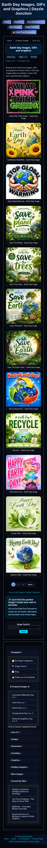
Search (23, 631)
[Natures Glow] (23, 555)
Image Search (31, 27)
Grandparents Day (23, 713)
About (14, 839)
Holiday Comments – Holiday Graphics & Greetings (21, 791)
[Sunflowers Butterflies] (23, 140)
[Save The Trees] (23, 264)
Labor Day (19, 703)
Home (6, 22)
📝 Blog (15, 672)
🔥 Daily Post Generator (23, 32)
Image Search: (23, 624)
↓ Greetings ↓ (16, 753)
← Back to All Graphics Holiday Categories (23, 592)
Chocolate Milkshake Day (23, 696)
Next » (30, 584)
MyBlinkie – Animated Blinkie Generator (21, 808)
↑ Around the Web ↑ (19, 781)
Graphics (18, 22)
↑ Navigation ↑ (16, 652)
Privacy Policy (38, 839)
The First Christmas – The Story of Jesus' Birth (23, 800)
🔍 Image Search (19, 666)
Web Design (14, 27)
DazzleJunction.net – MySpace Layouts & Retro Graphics (23, 816)
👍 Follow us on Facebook (23, 677)
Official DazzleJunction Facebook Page (24, 841)
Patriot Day (19, 708)
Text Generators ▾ (35, 22)
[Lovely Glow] (23, 513)
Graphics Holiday (22, 41)
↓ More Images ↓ (17, 774)
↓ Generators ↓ (16, 746)
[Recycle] (23, 430)
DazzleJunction (26, 836)
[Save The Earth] (23, 306)
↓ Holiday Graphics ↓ (19, 767)
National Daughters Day (22, 720)
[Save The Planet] (23, 223)
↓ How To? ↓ (15, 732)
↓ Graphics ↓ (15, 760)
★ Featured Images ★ (20, 687)
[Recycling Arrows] (23, 389)
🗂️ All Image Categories (22, 661)
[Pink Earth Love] (23, 472)
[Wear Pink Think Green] (23, 96)
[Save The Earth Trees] (23, 347)
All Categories (24, 839)
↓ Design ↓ (14, 739)
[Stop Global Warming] (23, 181)
